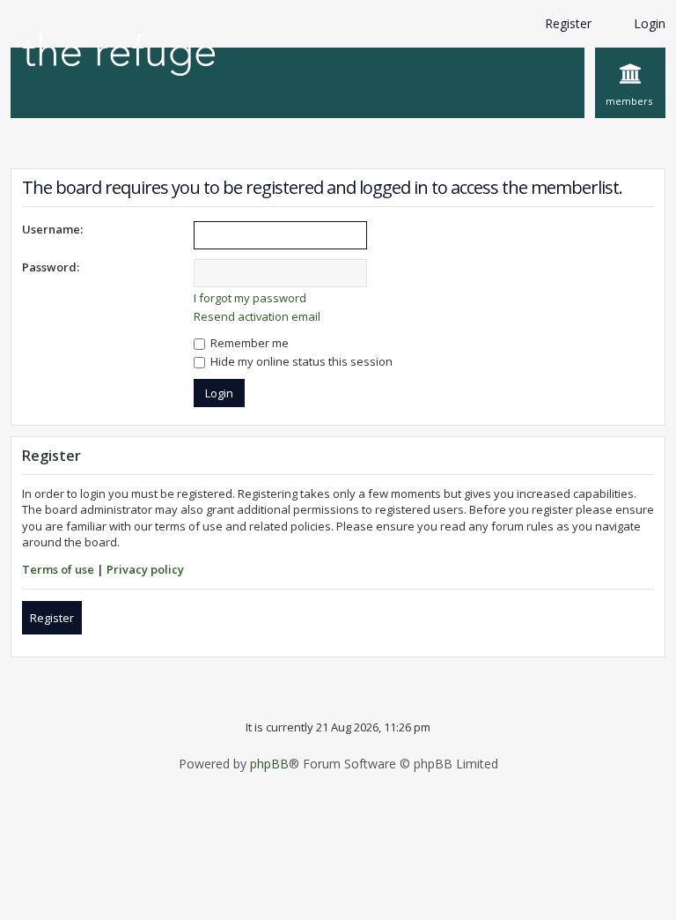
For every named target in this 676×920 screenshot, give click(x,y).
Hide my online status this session (300, 361)
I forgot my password (250, 298)
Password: (50, 267)
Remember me (248, 343)
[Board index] (119, 56)
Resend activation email (257, 316)
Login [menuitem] (649, 23)
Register (52, 618)
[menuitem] (630, 83)
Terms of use (58, 569)
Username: (52, 229)
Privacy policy (145, 569)
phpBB (269, 764)
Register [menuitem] (568, 23)
